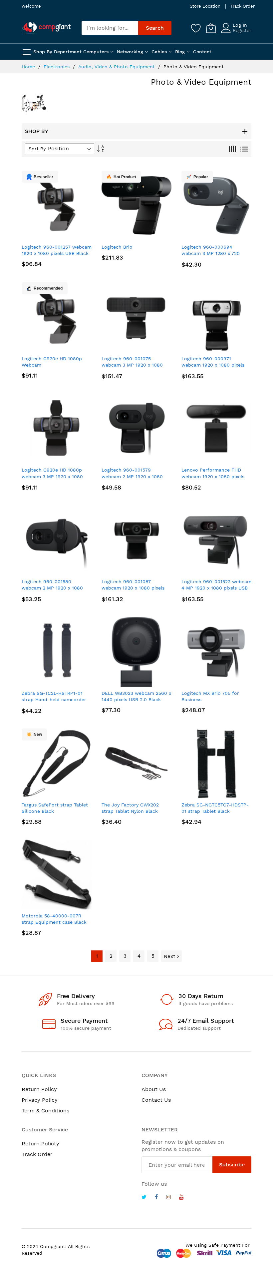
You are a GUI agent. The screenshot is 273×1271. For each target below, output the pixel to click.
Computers (96, 51)
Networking (130, 51)
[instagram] (168, 1198)
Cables (159, 51)
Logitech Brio (117, 247)
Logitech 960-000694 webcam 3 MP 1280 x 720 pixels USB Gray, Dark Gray (212, 253)
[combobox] (110, 28)
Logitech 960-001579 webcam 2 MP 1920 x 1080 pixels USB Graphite (132, 476)
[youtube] (181, 1198)
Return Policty (40, 1143)
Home (29, 66)
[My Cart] (211, 28)
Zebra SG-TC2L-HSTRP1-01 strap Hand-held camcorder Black (54, 699)
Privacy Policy (40, 1100)
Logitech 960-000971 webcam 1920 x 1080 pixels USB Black (212, 365)
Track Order (242, 6)
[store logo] (47, 28)
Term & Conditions (45, 1110)
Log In (240, 25)
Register (242, 30)
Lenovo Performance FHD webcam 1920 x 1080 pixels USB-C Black (212, 476)
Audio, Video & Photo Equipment (117, 66)
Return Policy (39, 1089)
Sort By (37, 148)
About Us (153, 1089)
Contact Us (156, 1100)
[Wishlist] (196, 28)
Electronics (57, 66)
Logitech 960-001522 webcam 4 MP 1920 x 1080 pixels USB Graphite (216, 588)
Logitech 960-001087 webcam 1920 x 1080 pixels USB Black (133, 588)
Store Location (205, 6)
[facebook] (156, 1198)
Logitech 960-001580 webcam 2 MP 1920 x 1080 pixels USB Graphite (52, 588)
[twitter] (143, 1198)
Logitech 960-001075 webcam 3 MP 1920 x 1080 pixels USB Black (132, 365)
